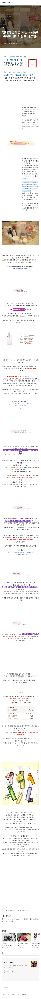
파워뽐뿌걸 (5, 995)
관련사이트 (5, 988)
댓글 (3, 953)
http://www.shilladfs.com (13, 57)
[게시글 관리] (11, 910)
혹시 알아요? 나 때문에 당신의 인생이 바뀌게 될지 (15, 966)
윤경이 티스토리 (6, 991)
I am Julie (6, 3)
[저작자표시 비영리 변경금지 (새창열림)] (25, 910)
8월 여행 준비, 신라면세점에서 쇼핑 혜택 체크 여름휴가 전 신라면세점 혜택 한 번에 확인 (14, 63)
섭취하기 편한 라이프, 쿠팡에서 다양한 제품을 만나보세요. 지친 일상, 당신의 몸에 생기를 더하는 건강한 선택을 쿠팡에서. (20, 79)
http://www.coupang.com (13, 72)
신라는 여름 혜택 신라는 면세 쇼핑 (14, 60)
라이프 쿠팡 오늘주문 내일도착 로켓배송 (19, 75)
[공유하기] (8, 910)
